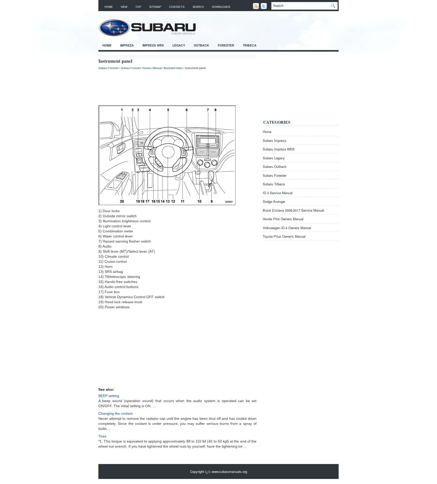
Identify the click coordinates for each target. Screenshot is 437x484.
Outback (201, 45)
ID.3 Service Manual (278, 192)
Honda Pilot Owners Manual (283, 218)
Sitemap (155, 6)
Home (108, 6)
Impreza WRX (153, 45)
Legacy (178, 45)
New (124, 6)
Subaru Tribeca (274, 184)
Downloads (221, 6)
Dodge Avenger (274, 201)
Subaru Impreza (274, 140)
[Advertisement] (177, 87)
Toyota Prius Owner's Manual (284, 236)
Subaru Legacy (274, 158)
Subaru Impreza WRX (279, 149)
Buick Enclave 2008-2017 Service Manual (293, 210)
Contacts (176, 6)
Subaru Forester (108, 68)
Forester (226, 45)
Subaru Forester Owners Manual (141, 68)
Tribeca (249, 45)
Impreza (127, 45)
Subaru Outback (275, 166)
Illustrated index (173, 68)
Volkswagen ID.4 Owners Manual (287, 227)
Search (198, 6)
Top (138, 6)
